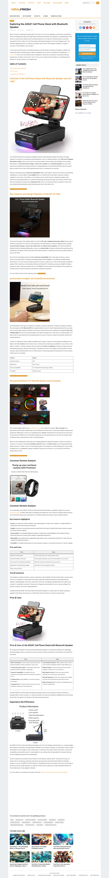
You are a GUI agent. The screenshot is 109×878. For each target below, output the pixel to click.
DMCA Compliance (71, 875)
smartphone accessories (17, 825)
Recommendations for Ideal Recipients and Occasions (35, 381)
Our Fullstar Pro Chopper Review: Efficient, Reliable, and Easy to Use (90, 94)
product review (59, 822)
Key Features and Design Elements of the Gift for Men (35, 194)
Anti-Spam (22, 3)
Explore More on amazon (18, 375)
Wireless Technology (51, 825)
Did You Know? (27, 16)
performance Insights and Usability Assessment (32, 278)
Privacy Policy (31, 875)
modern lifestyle (37, 822)
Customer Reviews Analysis (18, 68)
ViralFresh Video (15, 16)
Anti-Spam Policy (94, 875)
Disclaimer (46, 3)
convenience (52, 819)
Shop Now (42, 273)
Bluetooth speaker (30, 819)
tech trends (40, 825)
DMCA (39, 3)
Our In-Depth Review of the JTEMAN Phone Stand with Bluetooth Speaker (90, 70)
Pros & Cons (13, 71)
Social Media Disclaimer (44, 875)
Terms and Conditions (19, 875)
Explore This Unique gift (18, 455)
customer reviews (15, 512)
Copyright (31, 3)
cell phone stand (42, 819)
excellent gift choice (35, 428)
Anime (11, 20)
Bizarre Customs (56, 16)
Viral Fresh (13, 30)
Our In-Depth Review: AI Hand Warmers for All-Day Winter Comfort (90, 78)
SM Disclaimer (57, 3)
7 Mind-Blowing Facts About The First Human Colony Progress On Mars (90, 102)
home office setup (15, 822)
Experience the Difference (17, 74)
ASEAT (12, 819)
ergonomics (61, 819)
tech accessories (30, 825)
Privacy (13, 3)
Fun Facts (37, 16)
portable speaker (48, 822)
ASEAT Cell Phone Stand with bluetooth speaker (54, 772)
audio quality (19, 819)
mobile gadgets (26, 822)
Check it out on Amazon (18, 189)
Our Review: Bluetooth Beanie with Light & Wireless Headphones (90, 86)
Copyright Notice (83, 875)
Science (45, 16)
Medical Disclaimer (58, 875)
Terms (67, 3)
